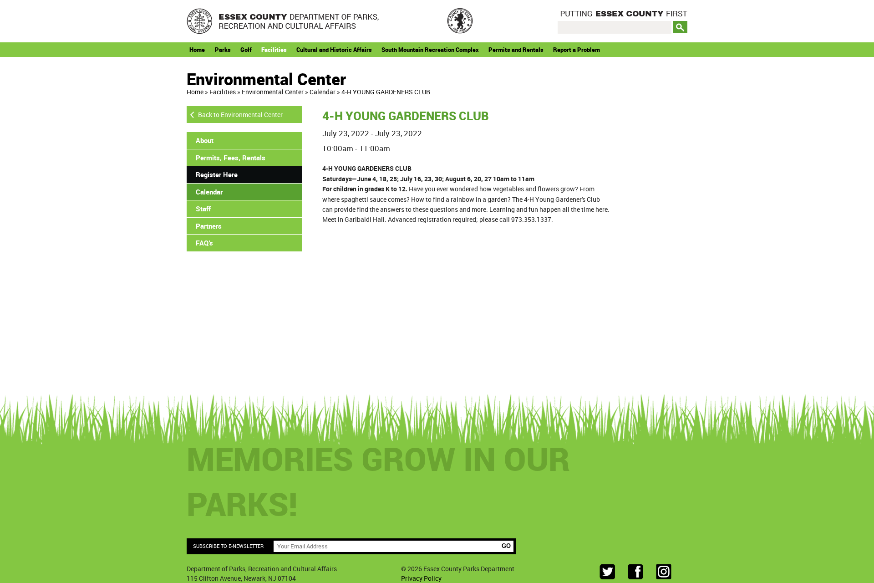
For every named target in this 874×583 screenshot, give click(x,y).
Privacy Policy (421, 578)
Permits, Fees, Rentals (230, 157)
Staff (203, 208)
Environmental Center (273, 91)
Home (197, 50)
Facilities (274, 50)
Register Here (217, 174)
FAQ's (204, 242)
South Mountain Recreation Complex (430, 50)
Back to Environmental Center (240, 114)
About (204, 140)
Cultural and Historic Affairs (334, 50)
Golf (246, 50)
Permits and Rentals (516, 50)
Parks (223, 50)
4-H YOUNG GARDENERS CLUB (385, 91)
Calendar (322, 91)
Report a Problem (576, 50)
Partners (209, 225)
